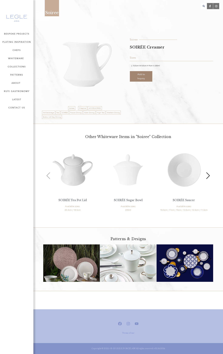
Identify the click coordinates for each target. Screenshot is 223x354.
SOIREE (65, 112)
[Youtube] (136, 324)
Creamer (82, 108)
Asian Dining (89, 112)
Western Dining (113, 112)
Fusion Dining (76, 112)
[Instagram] (128, 324)
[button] (204, 6)
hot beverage (48, 112)
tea (58, 112)
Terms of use (128, 333)
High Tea (100, 112)
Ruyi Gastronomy (17, 91)
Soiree (71, 108)
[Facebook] (120, 324)
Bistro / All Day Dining (52, 117)
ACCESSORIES (95, 108)
